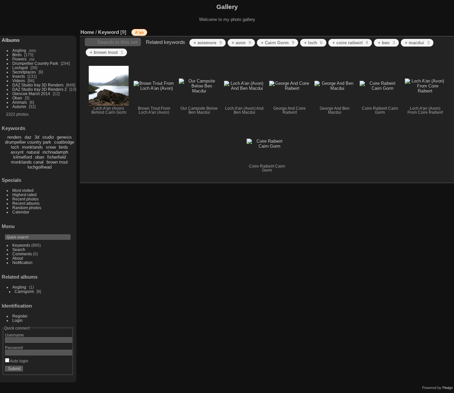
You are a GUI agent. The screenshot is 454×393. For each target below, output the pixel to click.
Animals (19, 102)
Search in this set (117, 42)
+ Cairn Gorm (277, 42)
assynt (17, 152)
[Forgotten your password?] (65, 370)
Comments (22, 254)
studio (48, 137)
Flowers (19, 59)
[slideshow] (439, 30)
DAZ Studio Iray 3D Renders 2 (39, 89)
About (17, 258)
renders (14, 137)
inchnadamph (55, 152)
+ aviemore (207, 42)
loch (15, 147)
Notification (22, 262)
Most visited (23, 190)
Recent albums (26, 203)
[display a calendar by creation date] (449, 30)
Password (14, 347)
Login (17, 320)
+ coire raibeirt (350, 42)
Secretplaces (24, 72)
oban (39, 157)
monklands (32, 147)
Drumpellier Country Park (35, 63)
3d (37, 137)
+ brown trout (106, 52)
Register (20, 316)
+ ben (386, 42)
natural (33, 152)
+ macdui (417, 42)
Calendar (20, 212)
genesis (64, 137)
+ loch (313, 42)
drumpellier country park (28, 142)
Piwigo (447, 388)
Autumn (19, 106)
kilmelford (22, 157)
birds (63, 147)
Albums (11, 40)
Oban (17, 98)
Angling (19, 50)
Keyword (108, 32)
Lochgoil (20, 68)
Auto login (18, 361)
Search (18, 249)
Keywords (21, 245)
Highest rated (24, 195)
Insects (18, 76)
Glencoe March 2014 (31, 93)
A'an (139, 32)
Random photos (26, 207)
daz (28, 137)
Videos (18, 80)
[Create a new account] (57, 370)
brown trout (57, 162)
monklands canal (27, 162)
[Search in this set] (410, 28)
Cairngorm (24, 291)
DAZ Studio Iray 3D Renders (37, 85)
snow (51, 147)
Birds (17, 55)
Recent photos (25, 199)
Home (87, 32)
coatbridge (64, 142)
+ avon (241, 42)
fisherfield (56, 157)
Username (14, 335)
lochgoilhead (40, 167)
